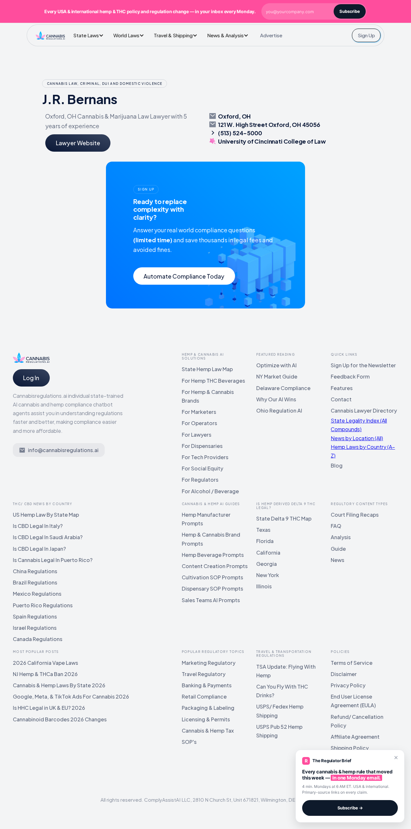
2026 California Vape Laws (45, 662)
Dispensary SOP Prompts (212, 588)
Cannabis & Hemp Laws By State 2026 (59, 685)
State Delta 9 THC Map (283, 518)
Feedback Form (350, 376)
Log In (31, 377)
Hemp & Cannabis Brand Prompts (211, 539)
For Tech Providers (205, 457)
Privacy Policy (348, 685)
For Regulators (200, 479)
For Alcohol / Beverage (210, 491)
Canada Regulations (37, 639)
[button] (90, 35)
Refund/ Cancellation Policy (357, 721)
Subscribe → (350, 807)
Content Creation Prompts (215, 566)
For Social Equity (202, 468)
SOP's (189, 741)
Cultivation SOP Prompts (212, 577)
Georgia (266, 563)
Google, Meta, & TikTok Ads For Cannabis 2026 (71, 696)
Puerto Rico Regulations (43, 605)
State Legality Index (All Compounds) (359, 424)
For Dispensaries (202, 445)
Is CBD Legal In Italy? (38, 525)
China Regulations (35, 571)
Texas (263, 529)
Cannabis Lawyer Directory (364, 410)
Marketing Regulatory (208, 662)
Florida (265, 541)
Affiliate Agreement (355, 736)
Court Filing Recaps (355, 514)
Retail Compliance (204, 696)
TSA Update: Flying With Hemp (286, 671)
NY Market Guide (276, 376)
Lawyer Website (78, 143)
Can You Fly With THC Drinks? (282, 691)
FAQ (336, 525)
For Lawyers (196, 434)
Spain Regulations (35, 616)
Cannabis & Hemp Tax (208, 730)
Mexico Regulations (37, 593)
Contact (341, 399)
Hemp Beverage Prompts (213, 554)
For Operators (199, 423)
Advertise (271, 35)
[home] (50, 35)
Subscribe (349, 11)
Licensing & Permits (206, 719)
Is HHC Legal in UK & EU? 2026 (49, 707)
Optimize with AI (276, 365)
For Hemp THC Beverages (213, 380)
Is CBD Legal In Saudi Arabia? (48, 537)
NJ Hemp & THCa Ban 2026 (45, 674)
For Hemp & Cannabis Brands (208, 396)
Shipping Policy (350, 747)
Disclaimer (344, 674)
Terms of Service (351, 662)
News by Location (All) (357, 438)
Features (342, 388)
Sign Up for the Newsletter (363, 365)
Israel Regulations (35, 627)
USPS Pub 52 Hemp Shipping (279, 731)
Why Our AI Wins (276, 399)
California (268, 552)
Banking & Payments (207, 685)
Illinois (264, 586)
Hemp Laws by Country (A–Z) (363, 451)
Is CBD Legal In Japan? (39, 548)
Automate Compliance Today (184, 276)
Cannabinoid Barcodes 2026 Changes (60, 719)
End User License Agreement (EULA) (353, 701)
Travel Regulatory (203, 674)
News (337, 560)
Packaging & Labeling (208, 707)
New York (267, 575)
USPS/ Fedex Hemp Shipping (279, 710)
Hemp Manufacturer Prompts (206, 519)
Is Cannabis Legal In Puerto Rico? (52, 560)
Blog (337, 465)
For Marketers (199, 411)
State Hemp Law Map (207, 369)
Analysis (341, 537)
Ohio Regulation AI (279, 410)
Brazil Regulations (35, 582)
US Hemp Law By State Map (46, 514)
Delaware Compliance (283, 388)
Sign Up (366, 35)
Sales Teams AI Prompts (211, 600)
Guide (338, 548)
